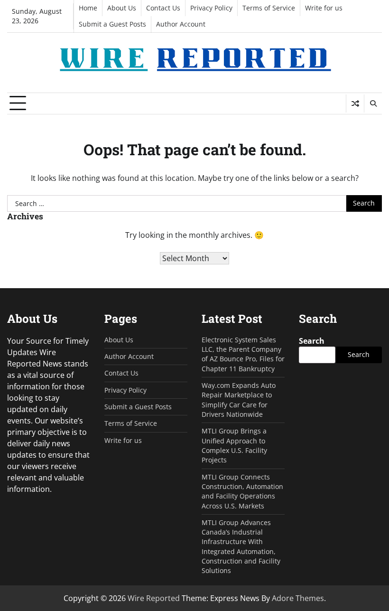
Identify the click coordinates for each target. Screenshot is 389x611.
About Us (121, 8)
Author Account (180, 24)
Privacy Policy (211, 8)
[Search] (373, 103)
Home (88, 8)
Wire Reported (154, 598)
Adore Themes (298, 598)
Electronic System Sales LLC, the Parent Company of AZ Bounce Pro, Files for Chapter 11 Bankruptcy (243, 354)
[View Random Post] (355, 103)
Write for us (324, 8)
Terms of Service (268, 8)
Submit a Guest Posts (112, 24)
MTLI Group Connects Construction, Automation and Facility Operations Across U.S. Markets (242, 491)
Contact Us (163, 8)
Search (311, 341)
